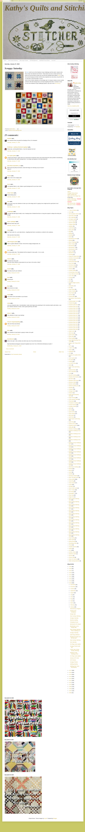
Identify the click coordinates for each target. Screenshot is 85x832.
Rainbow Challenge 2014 (74, 433)
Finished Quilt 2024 (73, 327)
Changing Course (74, 622)
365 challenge (72, 217)
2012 (70, 680)
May (71, 598)
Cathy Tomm (10, 192)
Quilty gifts (71, 427)
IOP (70, 353)
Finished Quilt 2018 (73, 317)
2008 (70, 688)
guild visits (71, 336)
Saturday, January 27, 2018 (13, 142)
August (72, 592)
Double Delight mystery (74, 282)
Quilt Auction (72, 411)
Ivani (8, 277)
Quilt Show (71, 417)
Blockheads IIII (72, 249)
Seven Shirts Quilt (73, 488)
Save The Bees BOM (74, 477)
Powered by (71, 119)
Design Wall (73, 614)
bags (70, 231)
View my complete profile (73, 106)
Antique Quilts (72, 224)
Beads (70, 236)
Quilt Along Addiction (75, 634)
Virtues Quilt (71, 557)
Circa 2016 (71, 263)
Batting (70, 233)
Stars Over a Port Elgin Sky (73, 196)
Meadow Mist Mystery (74, 376)
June (71, 596)
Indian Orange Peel (71, 194)
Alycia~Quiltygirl (11, 221)
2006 (70, 692)
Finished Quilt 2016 (73, 313)
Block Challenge (72, 242)
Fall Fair (71, 294)
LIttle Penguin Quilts (12, 241)
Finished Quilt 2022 (73, 324)
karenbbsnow (10, 339)
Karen (8, 184)
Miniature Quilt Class (73, 380)
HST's (70, 346)
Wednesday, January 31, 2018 (14, 345)
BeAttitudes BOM (73, 238)
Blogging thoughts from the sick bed (75, 637)
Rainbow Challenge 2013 (74, 430)
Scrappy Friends (74, 662)
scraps (70, 484)
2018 (70, 582)
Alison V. (9, 313)
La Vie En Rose (72, 363)
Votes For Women (73, 559)
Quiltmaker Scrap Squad (44, 60)
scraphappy (10, 211)
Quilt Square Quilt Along (74, 418)
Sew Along (71, 491)
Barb (8, 286)
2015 (70, 674)
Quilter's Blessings (71, 198)
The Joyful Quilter (11, 155)
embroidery (71, 285)
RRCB (70, 470)
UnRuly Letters (72, 552)
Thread (70, 545)
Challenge (71, 259)
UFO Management (33, 60)
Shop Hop (71, 495)
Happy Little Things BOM (74, 343)
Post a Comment (10, 348)
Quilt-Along (71, 421)
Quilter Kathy (77, 83)
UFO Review (73, 660)
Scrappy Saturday (74, 618)
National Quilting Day (74, 385)
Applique (71, 226)
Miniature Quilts (72, 382)
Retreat (70, 468)
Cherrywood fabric (73, 261)
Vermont (71, 555)
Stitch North (71, 539)
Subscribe (74, 116)
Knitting (70, 361)
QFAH (70, 408)
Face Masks (71, 292)
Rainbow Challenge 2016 (74, 439)
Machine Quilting (73, 375)
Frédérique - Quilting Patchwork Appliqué (17, 147)
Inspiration (71, 351)
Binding (70, 240)
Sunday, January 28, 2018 (13, 272)
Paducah (71, 392)
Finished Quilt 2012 (73, 304)
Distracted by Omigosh (75, 608)
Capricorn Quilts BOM (74, 256)
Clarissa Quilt (72, 266)
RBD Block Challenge (74, 466)
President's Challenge (74, 402)
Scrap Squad (72, 482)
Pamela (9, 175)
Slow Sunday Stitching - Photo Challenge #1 (75, 630)
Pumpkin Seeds (72, 406)
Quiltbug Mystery (74, 664)
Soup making (72, 537)
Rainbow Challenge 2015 (74, 436)
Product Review (72, 404)
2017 (70, 670)
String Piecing (72, 541)
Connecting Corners (73, 272)
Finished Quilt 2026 (73, 329)
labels (70, 365)
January (72, 607)
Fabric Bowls (72, 289)
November (72, 586)
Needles (71, 387)
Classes (71, 268)
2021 (70, 576)
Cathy (8, 230)
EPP (70, 287)
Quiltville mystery (73, 425)
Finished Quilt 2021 (73, 322)
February (72, 604)
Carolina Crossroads (73, 258)
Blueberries (71, 252)
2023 (70, 572)
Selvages (71, 486)
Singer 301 (71, 497)
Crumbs (70, 277)
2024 (70, 570)
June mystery (72, 358)
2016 (70, 672)
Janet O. (9, 258)
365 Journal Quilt (71, 203)
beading (71, 235)
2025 (70, 568)
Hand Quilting (72, 338)
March (72, 602)
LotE (70, 373)
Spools (69, 191)
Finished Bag (72, 303)
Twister (70, 548)
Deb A (8, 250)
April (71, 600)
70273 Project (72, 221)
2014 (70, 676)
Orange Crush (72, 391)
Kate (8, 201)
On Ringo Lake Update (75, 644)
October (72, 588)
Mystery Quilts (72, 384)
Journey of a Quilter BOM (75, 355)
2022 (70, 574)
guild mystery (72, 334)
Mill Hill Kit (71, 378)
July (71, 594)
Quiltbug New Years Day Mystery (74, 667)
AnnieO (9, 268)
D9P (70, 281)
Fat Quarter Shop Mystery (75, 298)
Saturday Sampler (73, 475)
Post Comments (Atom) (16, 354)
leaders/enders (72, 369)
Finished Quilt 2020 (73, 320)
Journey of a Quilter (72, 200)
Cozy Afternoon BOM (74, 274)
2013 (70, 678)
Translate (78, 126)
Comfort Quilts (72, 270)
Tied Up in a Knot (71, 204)
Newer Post (7, 351)
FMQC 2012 (71, 331)
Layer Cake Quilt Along (74, 366)
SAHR (70, 472)
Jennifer (9, 138)
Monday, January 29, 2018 (13, 334)
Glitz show (71, 333)
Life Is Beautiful (72, 371)
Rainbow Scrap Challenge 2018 (15, 130)
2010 (70, 684)
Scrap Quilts (71, 479)
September (73, 590)
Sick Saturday (73, 642)
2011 (70, 682)
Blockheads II (72, 247)
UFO (70, 550)
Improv (70, 349)
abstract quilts (72, 222)
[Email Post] (18, 128)
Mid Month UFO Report (75, 624)
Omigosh (71, 389)
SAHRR (70, 474)
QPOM (70, 410)
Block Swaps (72, 243)
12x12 (70, 212)
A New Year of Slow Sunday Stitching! (74, 650)
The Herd (53, 60)
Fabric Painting (72, 291)
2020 (70, 578)
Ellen (8, 330)
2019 (70, 580)
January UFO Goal (74, 658)
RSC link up (57, 83)
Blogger (55, 818)
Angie (8, 294)
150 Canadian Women (74, 213)
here (59, 75)
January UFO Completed (73, 611)
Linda (8, 303)
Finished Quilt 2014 (73, 310)
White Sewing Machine (74, 560)
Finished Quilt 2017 (73, 315)
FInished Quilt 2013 (73, 308)
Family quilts (72, 296)
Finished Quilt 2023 (73, 326)
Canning (71, 254)
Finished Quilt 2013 (73, 306)
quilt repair (71, 415)
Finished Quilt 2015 (73, 311)
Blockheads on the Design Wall (74, 627)
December (72, 584)
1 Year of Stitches (73, 210)
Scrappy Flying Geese (72, 193)
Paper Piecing (72, 397)
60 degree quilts (72, 219)
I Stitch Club (71, 347)
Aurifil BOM (71, 228)
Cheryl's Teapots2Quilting (13, 321)
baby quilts (71, 229)
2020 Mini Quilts (72, 215)
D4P (70, 279)
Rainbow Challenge (73, 428)
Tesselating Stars (73, 543)
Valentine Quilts (72, 553)
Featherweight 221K (73, 301)
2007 (70, 690)
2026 (70, 566)
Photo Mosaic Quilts (73, 399)
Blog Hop (71, 251)
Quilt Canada (72, 413)
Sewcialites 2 (72, 493)
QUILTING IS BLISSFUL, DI (13, 165)
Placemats (71, 401)
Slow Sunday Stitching (13, 60)
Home (5, 60)
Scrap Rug (71, 481)
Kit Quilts (71, 359)
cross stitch (71, 275)
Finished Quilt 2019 (73, 318)
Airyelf (45, 818)
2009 (70, 686)
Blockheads (71, 245)
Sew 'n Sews (72, 489)
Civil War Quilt (72, 265)
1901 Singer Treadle (24, 60)
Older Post (61, 351)
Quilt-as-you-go (72, 423)
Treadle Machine (72, 546)
